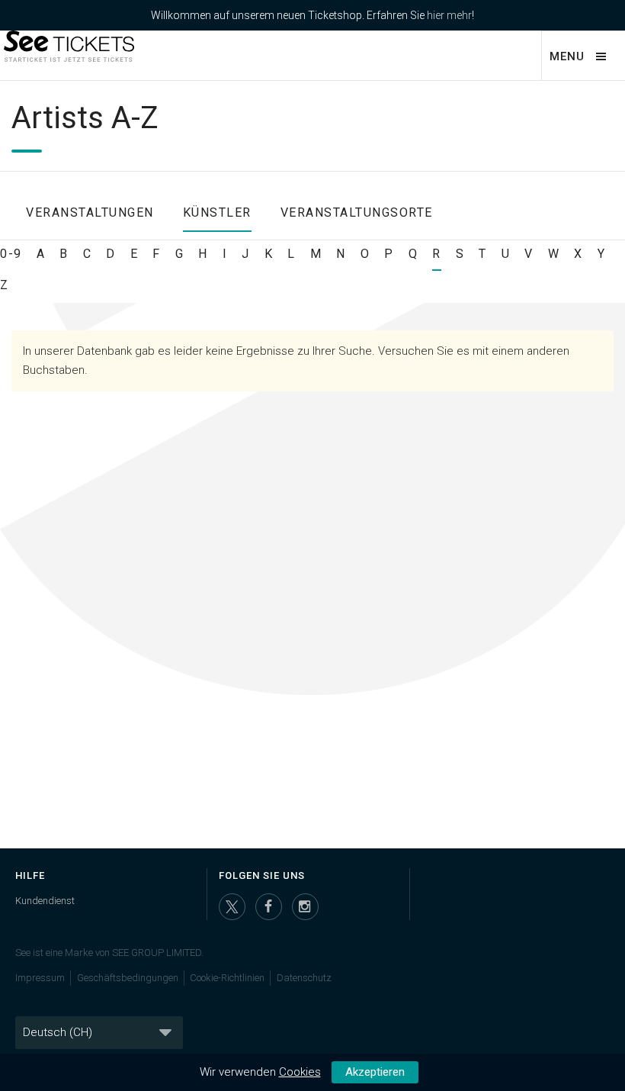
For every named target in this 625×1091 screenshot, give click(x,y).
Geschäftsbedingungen (127, 977)
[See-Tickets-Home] (67, 55)
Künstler (217, 212)
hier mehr (449, 15)
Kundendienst (45, 900)
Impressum (40, 977)
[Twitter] (232, 906)
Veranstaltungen (90, 212)
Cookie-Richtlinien (227, 977)
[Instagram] (305, 906)
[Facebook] (268, 906)
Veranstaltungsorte (356, 212)
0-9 (11, 253)
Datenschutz (304, 977)
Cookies (300, 1072)
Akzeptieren (375, 1072)
